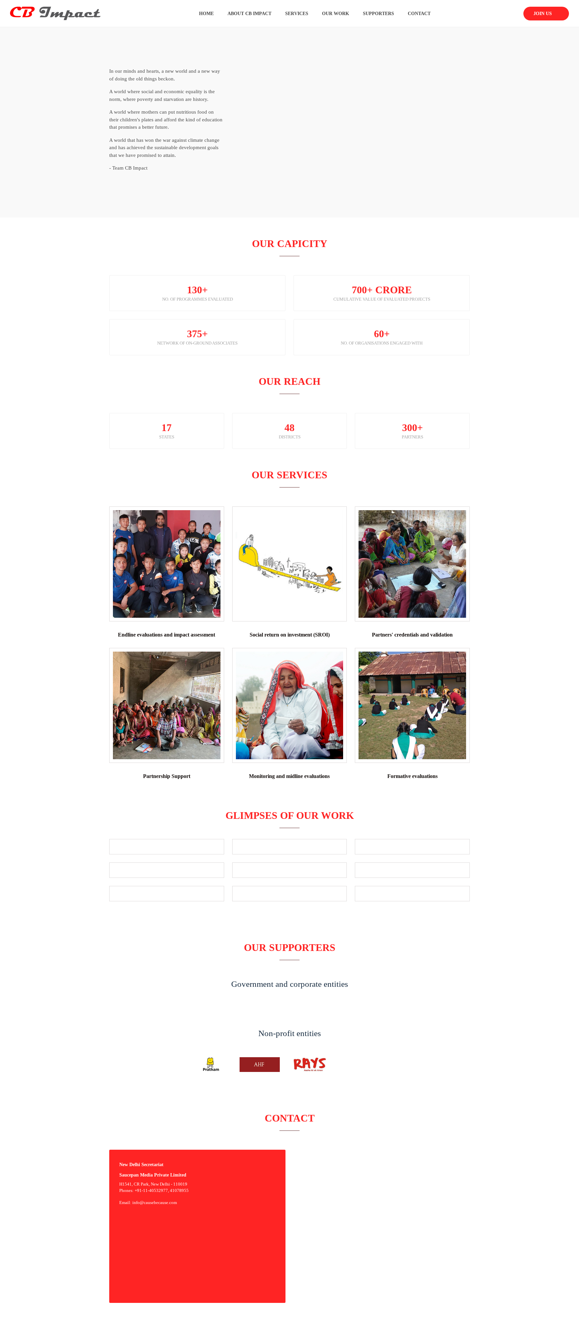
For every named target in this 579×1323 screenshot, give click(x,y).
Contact (419, 13)
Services (296, 13)
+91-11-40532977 (151, 1190)
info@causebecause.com (154, 1202)
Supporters (378, 13)
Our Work (335, 13)
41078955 (179, 1190)
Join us (543, 13)
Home (206, 13)
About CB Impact (249, 13)
